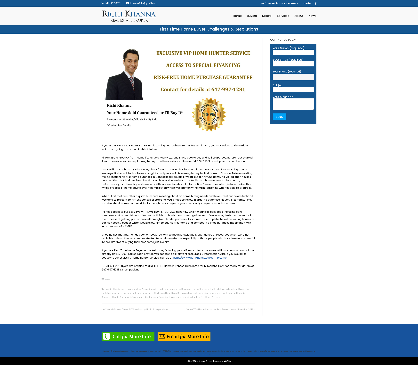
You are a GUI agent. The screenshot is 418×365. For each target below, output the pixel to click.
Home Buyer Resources (176, 293)
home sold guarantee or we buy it (204, 293)
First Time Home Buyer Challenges (148, 293)
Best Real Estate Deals (115, 289)
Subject (278, 85)
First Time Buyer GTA (238, 289)
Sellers (267, 16)
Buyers (252, 16)
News (312, 16)
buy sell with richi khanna (215, 289)
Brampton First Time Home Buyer (164, 289)
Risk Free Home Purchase (208, 297)
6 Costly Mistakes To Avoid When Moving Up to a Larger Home (135, 309)
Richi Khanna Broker (203, 361)
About (298, 16)
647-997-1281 (113, 3)
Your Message (283, 97)
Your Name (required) (289, 48)
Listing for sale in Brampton (156, 297)
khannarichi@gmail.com (143, 3)
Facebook (315, 3)
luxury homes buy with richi (182, 297)
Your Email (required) (288, 60)
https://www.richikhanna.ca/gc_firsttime (200, 258)
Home (237, 16)
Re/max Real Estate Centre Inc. (280, 3)
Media (307, 3)
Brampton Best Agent (137, 289)
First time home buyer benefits (116, 293)
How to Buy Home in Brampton (127, 297)
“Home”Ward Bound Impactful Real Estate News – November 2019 (219, 309)
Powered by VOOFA (222, 361)
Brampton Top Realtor (192, 289)
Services (283, 16)
